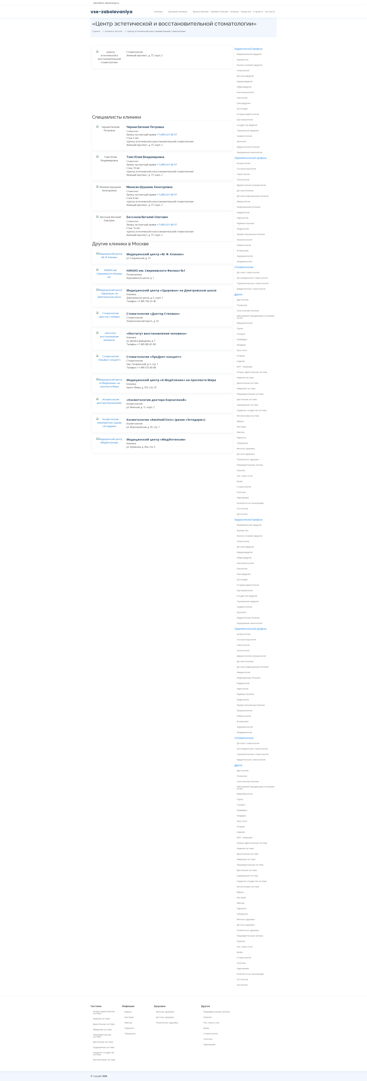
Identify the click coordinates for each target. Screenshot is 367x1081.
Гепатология (243, 180)
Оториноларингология (248, 114)
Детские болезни (245, 191)
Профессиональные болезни (251, 234)
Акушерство (242, 60)
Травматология (244, 136)
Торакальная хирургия (248, 131)
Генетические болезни (248, 311)
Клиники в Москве (219, 11)
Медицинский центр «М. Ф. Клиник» (155, 254)
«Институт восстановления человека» (156, 333)
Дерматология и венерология (251, 185)
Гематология (243, 174)
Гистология (242, 509)
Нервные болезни (245, 223)
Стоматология (244, 487)
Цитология (242, 514)
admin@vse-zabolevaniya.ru (106, 3)
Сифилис (241, 361)
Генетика (241, 492)
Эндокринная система (247, 405)
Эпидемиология (244, 262)
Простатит (242, 350)
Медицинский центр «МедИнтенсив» (156, 439)
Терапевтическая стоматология (252, 283)
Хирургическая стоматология (251, 289)
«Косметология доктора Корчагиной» (156, 400)
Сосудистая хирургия (247, 125)
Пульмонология (244, 240)
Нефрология (243, 229)
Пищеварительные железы (250, 465)
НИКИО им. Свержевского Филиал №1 (155, 270)
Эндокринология (245, 256)
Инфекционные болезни (248, 207)
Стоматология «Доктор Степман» (153, 314)
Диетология (242, 300)
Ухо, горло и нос (245, 476)
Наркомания (243, 498)
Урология (241, 141)
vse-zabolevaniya (111, 12)
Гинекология (243, 71)
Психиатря (242, 305)
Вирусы (240, 421)
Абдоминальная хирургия (249, 54)
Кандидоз (241, 345)
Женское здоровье (246, 449)
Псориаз (241, 356)
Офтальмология (245, 120)
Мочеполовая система (248, 416)
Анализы (234, 11)
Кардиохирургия (244, 81)
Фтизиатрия (242, 251)
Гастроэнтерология (246, 169)
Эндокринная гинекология (249, 152)
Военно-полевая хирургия (249, 65)
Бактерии (241, 427)
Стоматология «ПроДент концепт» (153, 357)
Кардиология (243, 212)
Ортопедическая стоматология (252, 278)
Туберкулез (242, 443)
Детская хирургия (245, 76)
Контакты (270, 11)
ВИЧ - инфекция (244, 367)
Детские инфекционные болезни (253, 196)
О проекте (258, 11)
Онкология (242, 98)
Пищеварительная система (250, 394)
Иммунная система (246, 389)
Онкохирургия (243, 103)
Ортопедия (242, 109)
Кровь (240, 481)
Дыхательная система (247, 383)
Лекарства (246, 11)
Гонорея (241, 334)
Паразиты (241, 438)
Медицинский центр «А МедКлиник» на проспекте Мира (171, 380)
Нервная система (245, 378)
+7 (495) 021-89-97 (167, 134)
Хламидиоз (242, 339)
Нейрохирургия (244, 87)
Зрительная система (247, 399)
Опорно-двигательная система (252, 372)
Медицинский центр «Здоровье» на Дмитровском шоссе (171, 290)
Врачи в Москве (201, 11)
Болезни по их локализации (250, 503)
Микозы (240, 432)
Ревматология (244, 245)
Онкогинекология (245, 92)
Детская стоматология (248, 272)
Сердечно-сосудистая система (252, 410)
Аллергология (243, 163)
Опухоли (241, 470)
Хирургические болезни (248, 147)
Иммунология (243, 202)
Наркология (242, 218)
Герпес (240, 328)
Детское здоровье (246, 454)
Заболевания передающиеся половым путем (255, 317)
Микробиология (244, 323)
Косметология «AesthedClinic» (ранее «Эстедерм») (165, 420)
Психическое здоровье (248, 459)
